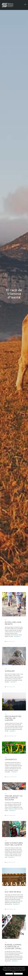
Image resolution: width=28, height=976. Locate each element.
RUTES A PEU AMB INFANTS (13, 623)
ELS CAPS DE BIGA (13, 892)
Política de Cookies (18, 973)
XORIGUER (10, 671)
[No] (26, 971)
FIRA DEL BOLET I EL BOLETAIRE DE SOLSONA (14, 798)
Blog (6, 619)
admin (7, 641)
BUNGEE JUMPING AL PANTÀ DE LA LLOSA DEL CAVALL (13, 946)
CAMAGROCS (11, 760)
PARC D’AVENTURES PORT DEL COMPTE (14, 844)
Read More (17, 636)
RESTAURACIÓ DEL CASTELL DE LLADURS (13, 718)
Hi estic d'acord (9, 973)
